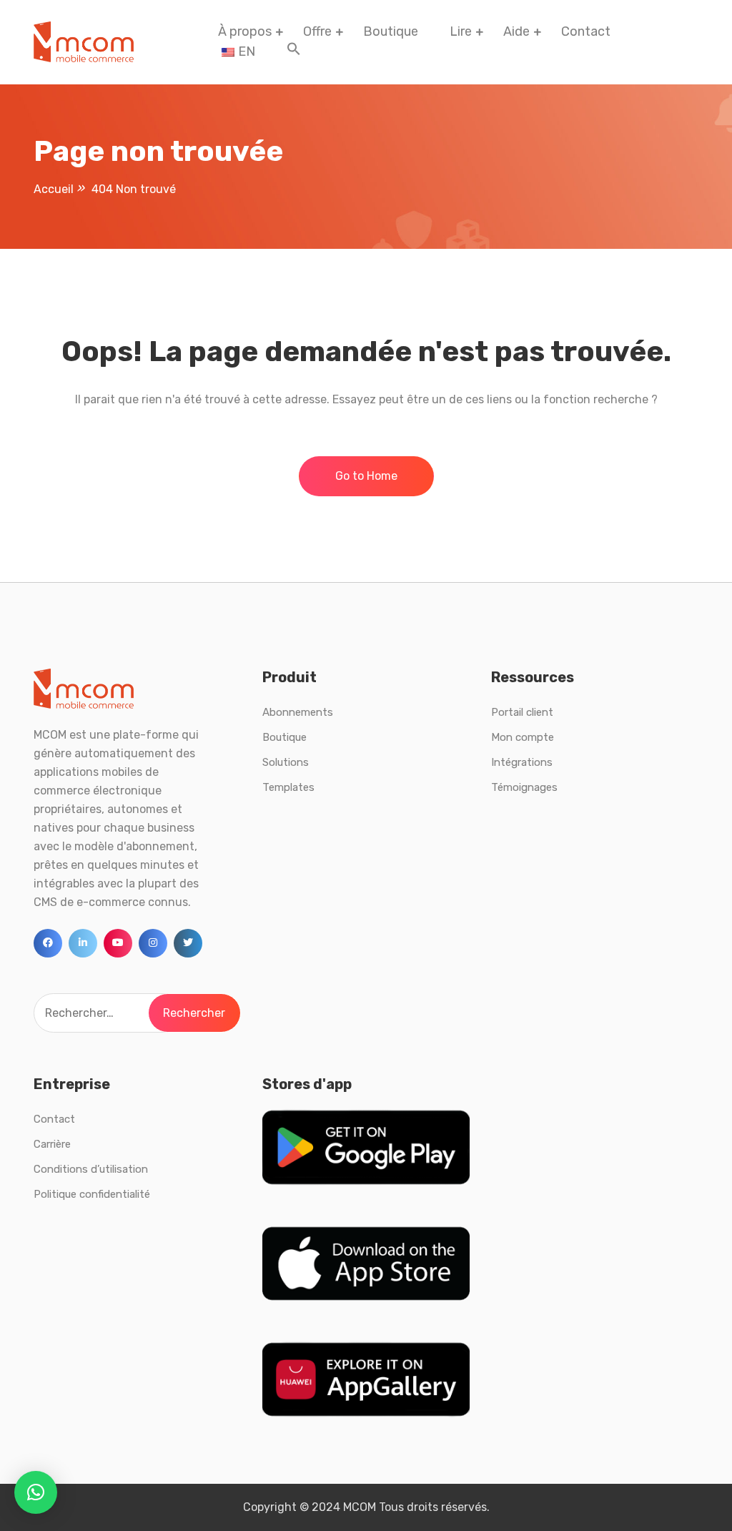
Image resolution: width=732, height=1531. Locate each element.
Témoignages (524, 787)
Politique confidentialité (92, 1194)
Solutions (285, 762)
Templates (288, 787)
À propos (245, 31)
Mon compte (522, 737)
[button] (294, 51)
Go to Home (366, 476)
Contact (585, 31)
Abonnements (297, 712)
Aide (516, 31)
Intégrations (522, 762)
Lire (461, 31)
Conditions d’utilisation (91, 1169)
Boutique (390, 31)
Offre (317, 31)
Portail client (522, 712)
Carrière (52, 1144)
